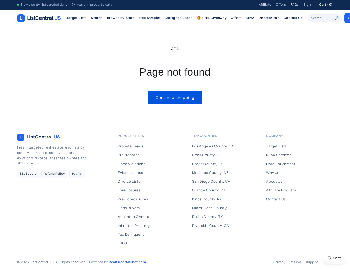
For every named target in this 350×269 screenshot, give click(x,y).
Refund (295, 262)
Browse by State (121, 18)
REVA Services (278, 155)
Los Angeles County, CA (213, 146)
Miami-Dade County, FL (212, 208)
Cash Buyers (129, 208)
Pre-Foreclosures (133, 199)
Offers (281, 4)
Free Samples (150, 18)
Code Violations (131, 164)
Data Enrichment (280, 164)
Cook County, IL (206, 155)
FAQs (295, 4)
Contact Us (293, 18)
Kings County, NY (207, 199)
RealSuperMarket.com (127, 262)
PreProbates (129, 155)
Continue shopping (175, 97)
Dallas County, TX (207, 216)
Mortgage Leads (178, 18)
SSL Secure (28, 173)
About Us (274, 181)
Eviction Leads (130, 172)
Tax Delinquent (131, 234)
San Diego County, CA (211, 181)
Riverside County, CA (210, 225)
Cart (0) (326, 4)
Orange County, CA (209, 190)
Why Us (272, 172)
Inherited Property (134, 225)
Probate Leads (130, 146)
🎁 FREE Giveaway (212, 18)
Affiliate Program (281, 190)
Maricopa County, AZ (210, 172)
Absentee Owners (133, 216)
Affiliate (265, 4)
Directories (269, 18)
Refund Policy (54, 173)
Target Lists (77, 18)
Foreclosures (129, 190)
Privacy (279, 262)
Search (97, 18)
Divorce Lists (129, 181)
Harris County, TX (207, 164)
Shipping (312, 262)
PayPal (77, 173)
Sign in (309, 4)
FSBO (122, 243)
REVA (250, 18)
